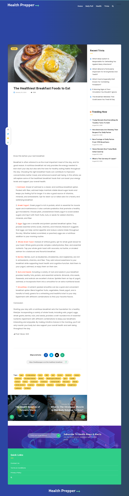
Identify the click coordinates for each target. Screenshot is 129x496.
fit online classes (30, 378)
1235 (34, 92)
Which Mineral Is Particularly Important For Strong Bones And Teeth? (104, 72)
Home (80, 6)
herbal (17, 382)
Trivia (106, 6)
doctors (68, 375)
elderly (77, 375)
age (21, 375)
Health (99, 6)
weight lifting (61, 385)
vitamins (50, 385)
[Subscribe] (58, 435)
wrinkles (27, 388)
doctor (60, 375)
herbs (25, 382)
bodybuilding (30, 375)
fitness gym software (53, 378)
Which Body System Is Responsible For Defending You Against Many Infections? (104, 61)
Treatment (40, 385)
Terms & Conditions (18, 468)
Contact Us (15, 463)
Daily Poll (89, 6)
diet (53, 375)
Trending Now (99, 112)
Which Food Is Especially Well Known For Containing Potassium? (103, 82)
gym (65, 378)
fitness (41, 378)
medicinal (34, 382)
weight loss (72, 385)
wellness (18, 388)
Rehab (75, 382)
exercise (18, 378)
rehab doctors (20, 385)
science (30, 385)
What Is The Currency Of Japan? (104, 159)
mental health (55, 382)
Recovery (66, 382)
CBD (46, 375)
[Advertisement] (64, 25)
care (40, 375)
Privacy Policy (16, 473)
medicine (44, 382)
